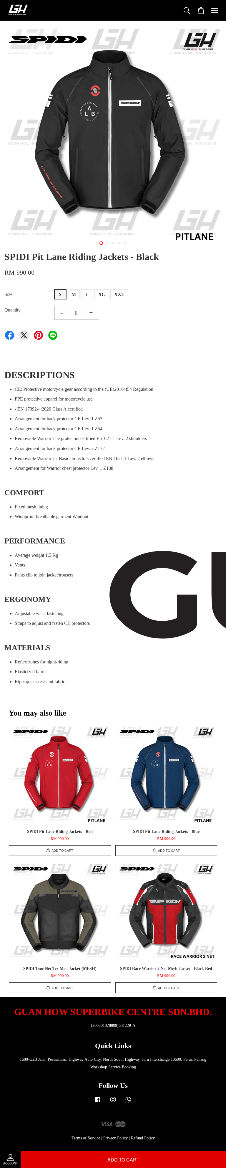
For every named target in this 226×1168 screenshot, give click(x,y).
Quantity (12, 309)
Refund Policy (143, 1138)
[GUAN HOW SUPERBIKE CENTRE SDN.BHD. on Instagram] (113, 1102)
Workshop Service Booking (113, 1067)
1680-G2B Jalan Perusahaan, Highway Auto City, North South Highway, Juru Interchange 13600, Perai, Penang (113, 1059)
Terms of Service (86, 1138)
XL (101, 294)
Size (8, 294)
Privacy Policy (115, 1138)
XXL (119, 294)
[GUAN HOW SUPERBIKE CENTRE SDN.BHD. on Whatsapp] (128, 1102)
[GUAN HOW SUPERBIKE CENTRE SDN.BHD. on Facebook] (98, 1102)
